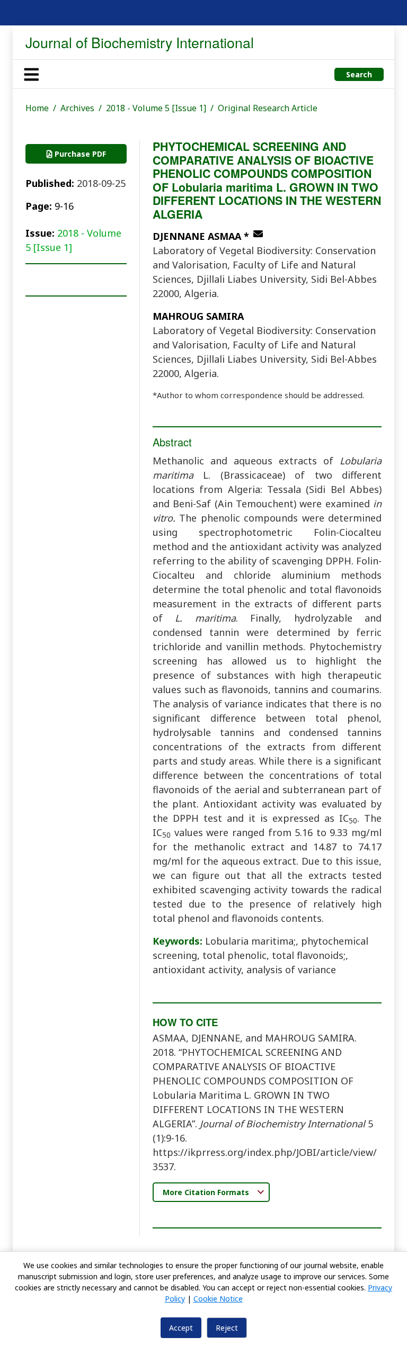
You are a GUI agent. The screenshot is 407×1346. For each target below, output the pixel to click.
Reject (227, 1328)
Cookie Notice (218, 1299)
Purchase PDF (79, 154)
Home (37, 108)
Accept (181, 1328)
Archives (77, 108)
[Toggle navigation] (31, 74)
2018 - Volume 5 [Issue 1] (156, 108)
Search (359, 74)
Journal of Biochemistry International (139, 42)
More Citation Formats (207, 1192)
